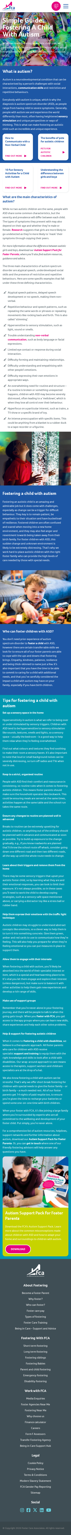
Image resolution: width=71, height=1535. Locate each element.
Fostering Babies (35, 1363)
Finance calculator (35, 1422)
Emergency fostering (35, 1375)
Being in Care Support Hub (35, 1446)
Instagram (22, 1510)
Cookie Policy (35, 1463)
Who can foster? (35, 1305)
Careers (35, 1428)
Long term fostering (35, 1351)
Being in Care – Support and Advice (35, 1328)
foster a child (35, 643)
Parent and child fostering (35, 1369)
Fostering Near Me (35, 1410)
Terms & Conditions (35, 1475)
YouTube (48, 1510)
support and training (26, 1053)
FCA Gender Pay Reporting (35, 1487)
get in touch (34, 1143)
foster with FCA (46, 1016)
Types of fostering (35, 1316)
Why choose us (35, 1416)
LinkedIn (42, 1510)
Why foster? (35, 1299)
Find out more (13, 156)
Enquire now (56, 6)
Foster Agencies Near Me (35, 1404)
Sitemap (35, 1492)
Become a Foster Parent (35, 1293)
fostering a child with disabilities (42, 1041)
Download (18, 1249)
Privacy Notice (35, 1469)
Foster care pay (35, 1311)
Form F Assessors (35, 1434)
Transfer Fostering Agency (35, 1440)
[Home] (35, 1271)
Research (17, 230)
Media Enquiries (35, 1398)
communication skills (30, 88)
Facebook (28, 1510)
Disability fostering (35, 1381)
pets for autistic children (46, 152)
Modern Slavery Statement (35, 1481)
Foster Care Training (35, 1322)
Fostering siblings (35, 1357)
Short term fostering (35, 1346)
